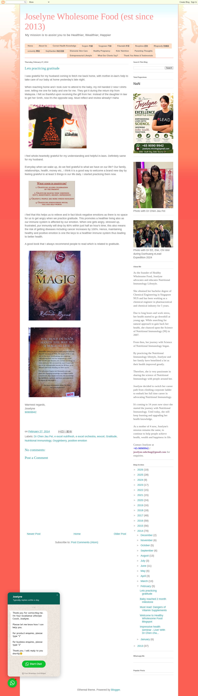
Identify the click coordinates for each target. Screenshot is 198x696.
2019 (140, 505)
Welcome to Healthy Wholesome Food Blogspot (151, 618)
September (147, 550)
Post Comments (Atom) (84, 542)
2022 (140, 490)
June (144, 565)
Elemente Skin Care (79, 51)
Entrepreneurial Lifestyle (81, 55)
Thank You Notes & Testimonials (138, 55)
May (143, 570)
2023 (140, 484)
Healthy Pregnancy (101, 51)
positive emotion (77, 440)
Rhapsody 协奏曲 (161, 46)
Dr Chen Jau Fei (43, 436)
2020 (140, 500)
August (145, 555)
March (145, 581)
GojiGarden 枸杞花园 (55, 51)
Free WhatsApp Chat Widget (35, 673)
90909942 (30, 412)
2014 (140, 530)
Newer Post (33, 533)
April (144, 576)
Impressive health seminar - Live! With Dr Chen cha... (152, 629)
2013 (140, 645)
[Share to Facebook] (67, 431)
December (147, 535)
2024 (140, 479)
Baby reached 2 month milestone (153, 601)
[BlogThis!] (62, 431)
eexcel (101, 436)
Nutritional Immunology (38, 440)
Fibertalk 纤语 (123, 46)
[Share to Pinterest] (70, 431)
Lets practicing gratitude (148, 592)
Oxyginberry (60, 440)
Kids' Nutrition (122, 51)
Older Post (120, 533)
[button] (57, 595)
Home (30, 46)
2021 (140, 495)
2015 (140, 525)
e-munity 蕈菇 (34, 51)
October (146, 545)
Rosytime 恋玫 (141, 46)
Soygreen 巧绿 (105, 46)
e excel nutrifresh (64, 436)
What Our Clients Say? (108, 55)
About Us (43, 46)
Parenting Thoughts (143, 51)
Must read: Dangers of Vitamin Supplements (153, 609)
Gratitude (111, 436)
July (143, 560)
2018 (140, 510)
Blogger (115, 689)
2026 (140, 469)
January (146, 639)
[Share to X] (65, 431)
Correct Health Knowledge (64, 46)
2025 (140, 474)
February (146, 586)
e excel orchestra (86, 436)
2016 (140, 520)
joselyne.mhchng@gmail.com (149, 451)
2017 (140, 515)
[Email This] (59, 431)
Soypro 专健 (87, 46)
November (147, 540)
